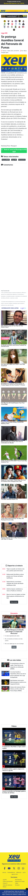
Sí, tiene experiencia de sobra (12, 636)
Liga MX (5, 879)
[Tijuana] (19, 27)
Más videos (14, 796)
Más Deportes (18, 879)
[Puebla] (19, 24)
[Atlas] (12, 21)
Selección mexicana (7, 885)
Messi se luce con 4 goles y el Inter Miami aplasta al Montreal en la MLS (16, 596)
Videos (16, 883)
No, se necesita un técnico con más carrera (13, 639)
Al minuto (17, 885)
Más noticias (14, 602)
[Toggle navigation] (25, 11)
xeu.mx (4, 872)
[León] (4, 24)
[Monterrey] (8, 24)
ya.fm (24, 872)
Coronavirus (22, 160)
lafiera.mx (18, 872)
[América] (4, 21)
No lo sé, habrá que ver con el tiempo (14, 643)
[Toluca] (23, 27)
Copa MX (14, 160)
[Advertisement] (14, 229)
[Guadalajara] (23, 21)
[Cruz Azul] (16, 21)
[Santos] (12, 27)
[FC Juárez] (19, 21)
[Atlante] (8, 21)
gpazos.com (15, 874)
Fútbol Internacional (7, 881)
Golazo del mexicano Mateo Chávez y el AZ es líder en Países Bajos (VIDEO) (17, 688)
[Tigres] (15, 27)
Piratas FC (5, 883)
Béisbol (4, 887)
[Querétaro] (4, 27)
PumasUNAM (5, 160)
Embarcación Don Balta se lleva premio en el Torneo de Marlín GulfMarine (15, 576)
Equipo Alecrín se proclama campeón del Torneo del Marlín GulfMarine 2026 (15, 583)
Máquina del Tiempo (20, 881)
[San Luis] (8, 27)
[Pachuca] (16, 24)
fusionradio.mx (11, 872)
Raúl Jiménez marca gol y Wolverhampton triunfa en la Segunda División (18, 682)
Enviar (14, 647)
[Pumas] (23, 24)
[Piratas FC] (14, 30)
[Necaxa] (12, 24)
